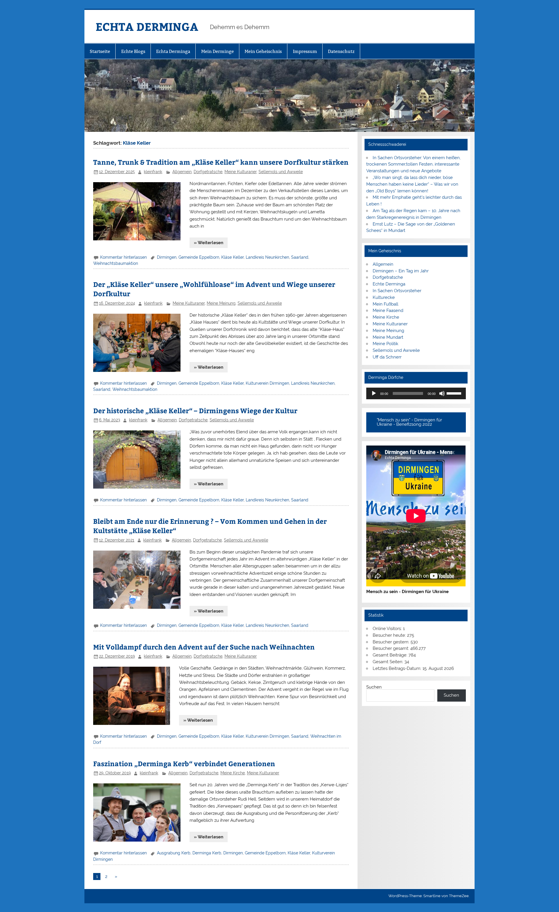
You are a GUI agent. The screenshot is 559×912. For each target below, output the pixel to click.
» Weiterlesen (208, 242)
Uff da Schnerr (387, 357)
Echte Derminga (389, 284)
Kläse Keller (232, 257)
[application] (416, 393)
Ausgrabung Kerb (173, 853)
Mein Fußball (385, 304)
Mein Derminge (217, 51)
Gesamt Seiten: (388, 661)
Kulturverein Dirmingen (267, 383)
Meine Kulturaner (240, 171)
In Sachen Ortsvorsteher (397, 290)
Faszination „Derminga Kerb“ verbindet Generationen (184, 763)
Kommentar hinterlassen (123, 257)
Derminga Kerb (206, 853)
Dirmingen (166, 257)
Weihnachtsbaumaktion (115, 263)
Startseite (100, 51)
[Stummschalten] (442, 393)
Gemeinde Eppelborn (198, 257)
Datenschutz (341, 51)
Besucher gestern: (392, 642)
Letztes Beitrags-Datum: (397, 668)
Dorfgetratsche (208, 171)
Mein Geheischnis (263, 51)
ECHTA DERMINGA (146, 26)
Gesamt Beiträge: (390, 655)
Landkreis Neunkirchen (267, 257)
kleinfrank (153, 171)
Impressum (305, 51)
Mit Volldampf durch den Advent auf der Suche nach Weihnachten (204, 646)
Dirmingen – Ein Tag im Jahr (401, 271)
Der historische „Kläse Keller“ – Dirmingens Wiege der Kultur (195, 410)
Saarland (299, 257)
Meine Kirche (232, 773)
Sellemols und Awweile (281, 171)
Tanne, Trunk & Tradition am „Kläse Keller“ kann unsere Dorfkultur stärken (221, 161)
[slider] (455, 393)
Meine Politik (385, 343)
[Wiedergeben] (374, 393)
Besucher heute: (390, 635)
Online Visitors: (388, 628)
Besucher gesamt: (391, 648)
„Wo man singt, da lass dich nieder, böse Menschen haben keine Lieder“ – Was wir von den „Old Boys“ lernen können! (412, 184)
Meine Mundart (388, 337)
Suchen (374, 687)
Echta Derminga (173, 51)
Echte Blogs (133, 51)
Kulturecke (384, 297)
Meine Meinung (221, 303)
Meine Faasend (388, 310)
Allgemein (182, 171)
